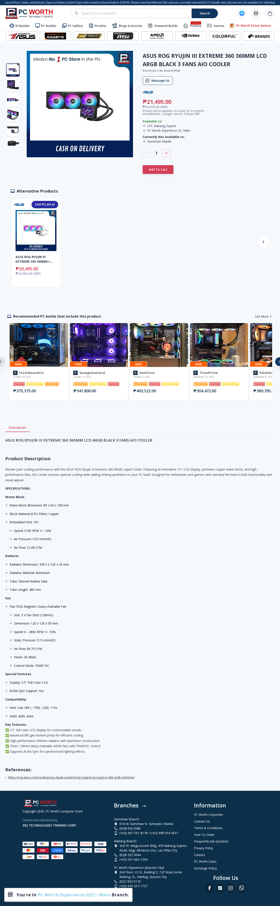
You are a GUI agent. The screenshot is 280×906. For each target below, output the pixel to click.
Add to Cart (158, 169)
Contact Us (202, 821)
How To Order (204, 835)
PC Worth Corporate (208, 814)
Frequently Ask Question (211, 841)
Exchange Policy (205, 868)
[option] (38, 361)
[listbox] (140, 361)
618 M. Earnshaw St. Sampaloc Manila (146, 824)
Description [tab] (17, 427)
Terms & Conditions (208, 828)
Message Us (160, 80)
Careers (199, 855)
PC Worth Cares (205, 861)
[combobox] (147, 13)
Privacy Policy (203, 848)
